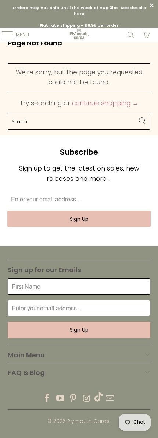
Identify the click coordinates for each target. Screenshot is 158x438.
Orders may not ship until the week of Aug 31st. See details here (79, 11)
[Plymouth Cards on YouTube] (60, 399)
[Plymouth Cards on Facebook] (47, 399)
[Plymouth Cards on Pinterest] (73, 399)
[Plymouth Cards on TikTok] (98, 399)
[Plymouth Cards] (79, 35)
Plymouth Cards (88, 421)
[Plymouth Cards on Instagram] (86, 399)
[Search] (131, 35)
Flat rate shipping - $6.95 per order (79, 25)
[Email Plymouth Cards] (110, 399)
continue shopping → (105, 103)
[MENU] (3, 35)
